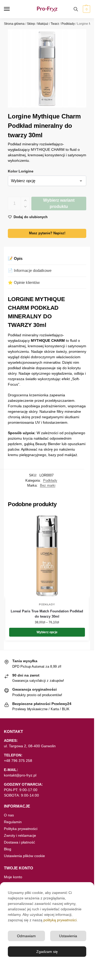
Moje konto (13, 877)
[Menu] (12, 9)
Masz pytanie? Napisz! (47, 233)
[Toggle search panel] (75, 9)
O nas (9, 815)
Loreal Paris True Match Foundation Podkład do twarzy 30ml (47, 613)
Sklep (31, 24)
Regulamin (13, 822)
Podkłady (68, 24)
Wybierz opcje (47, 632)
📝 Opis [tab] (15, 258)
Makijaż (42, 24)
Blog (7, 849)
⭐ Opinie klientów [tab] (24, 282)
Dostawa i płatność (19, 842)
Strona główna (14, 24)
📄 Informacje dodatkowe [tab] (29, 270)
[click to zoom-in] (47, 68)
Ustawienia (68, 936)
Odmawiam (26, 936)
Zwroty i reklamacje (20, 835)
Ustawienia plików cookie (24, 856)
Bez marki (47, 485)
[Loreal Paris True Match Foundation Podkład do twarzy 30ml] (47, 555)
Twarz (55, 24)
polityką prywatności (60, 920)
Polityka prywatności (20, 829)
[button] (86, 9)
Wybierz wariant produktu (58, 203)
